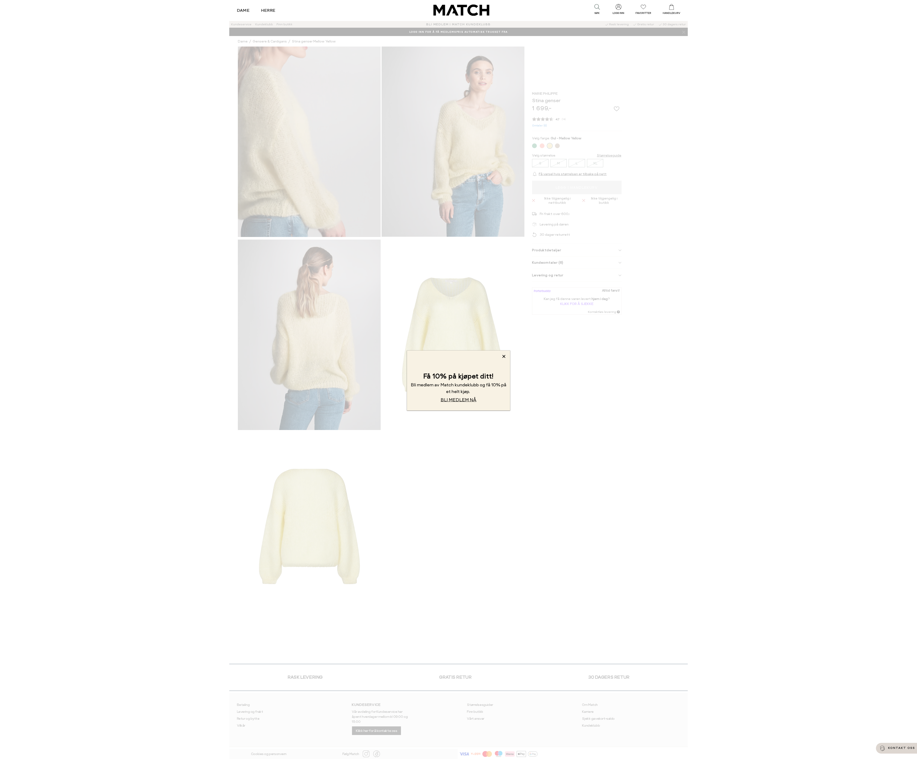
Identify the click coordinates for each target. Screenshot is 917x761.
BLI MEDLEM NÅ (458, 399)
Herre (268, 10)
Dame (243, 10)
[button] (597, 10)
